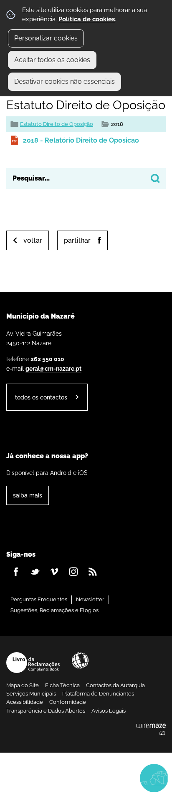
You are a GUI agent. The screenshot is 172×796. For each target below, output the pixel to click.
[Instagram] (73, 571)
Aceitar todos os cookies (52, 60)
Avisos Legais (108, 711)
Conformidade (67, 702)
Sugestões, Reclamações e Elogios (54, 610)
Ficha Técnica (62, 685)
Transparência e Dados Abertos (45, 711)
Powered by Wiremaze (151, 729)
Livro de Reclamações (33, 662)
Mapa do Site (22, 685)
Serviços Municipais (31, 694)
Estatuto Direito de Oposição (56, 124)
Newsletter (90, 599)
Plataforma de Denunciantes (98, 694)
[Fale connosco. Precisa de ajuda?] (86, 777)
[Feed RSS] (92, 571)
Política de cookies (86, 19)
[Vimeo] (54, 571)
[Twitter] (35, 571)
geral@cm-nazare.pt (53, 368)
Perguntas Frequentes (38, 599)
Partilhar (77, 240)
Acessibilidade (80, 660)
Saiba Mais (27, 495)
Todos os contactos (41, 397)
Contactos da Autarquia (115, 685)
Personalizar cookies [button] (46, 38)
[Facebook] (15, 571)
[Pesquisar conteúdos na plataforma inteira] (155, 178)
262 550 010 (47, 358)
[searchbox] (86, 178)
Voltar (32, 240)
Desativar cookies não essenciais (64, 81)
